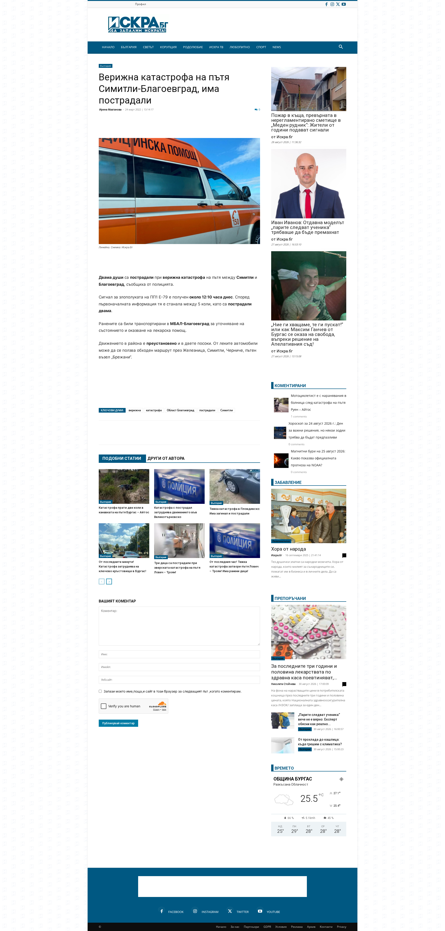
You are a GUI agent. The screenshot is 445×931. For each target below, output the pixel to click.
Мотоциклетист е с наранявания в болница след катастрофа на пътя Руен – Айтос (318, 402)
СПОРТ (261, 47)
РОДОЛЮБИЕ (193, 47)
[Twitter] (337, 4)
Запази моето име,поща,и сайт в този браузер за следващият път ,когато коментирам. (173, 691)
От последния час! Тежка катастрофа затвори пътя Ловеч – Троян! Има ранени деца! (234, 566)
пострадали (207, 410)
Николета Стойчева (283, 684)
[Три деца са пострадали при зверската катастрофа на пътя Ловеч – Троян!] (179, 541)
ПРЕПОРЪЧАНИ (290, 598)
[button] (340, 47)
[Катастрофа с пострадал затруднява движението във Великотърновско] (179, 486)
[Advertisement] (179, 262)
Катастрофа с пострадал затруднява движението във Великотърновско (175, 512)
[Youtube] (343, 4)
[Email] (172, 126)
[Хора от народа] (308, 516)
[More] (242, 126)
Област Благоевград (180, 410)
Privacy (341, 927)
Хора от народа (288, 549)
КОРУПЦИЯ (168, 47)
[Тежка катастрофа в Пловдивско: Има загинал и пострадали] (235, 487)
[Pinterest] (218, 126)
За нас (235, 927)
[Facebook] (326, 4)
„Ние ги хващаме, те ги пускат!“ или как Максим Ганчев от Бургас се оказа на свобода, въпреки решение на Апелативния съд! (307, 334)
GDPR (267, 927)
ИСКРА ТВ (216, 47)
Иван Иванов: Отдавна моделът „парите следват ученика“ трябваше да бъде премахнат (307, 227)
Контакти (326, 927)
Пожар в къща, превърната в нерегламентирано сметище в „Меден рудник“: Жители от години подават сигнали (306, 122)
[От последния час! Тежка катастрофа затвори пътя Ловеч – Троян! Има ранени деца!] (235, 540)
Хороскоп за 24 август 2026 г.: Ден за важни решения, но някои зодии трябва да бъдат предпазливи (317, 430)
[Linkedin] (148, 126)
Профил (140, 4)
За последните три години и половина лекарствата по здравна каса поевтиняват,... (304, 671)
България (105, 65)
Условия (281, 927)
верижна (135, 410)
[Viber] (195, 126)
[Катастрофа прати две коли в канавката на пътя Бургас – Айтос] (124, 486)
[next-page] (109, 581)
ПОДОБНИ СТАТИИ (121, 458)
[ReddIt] (160, 126)
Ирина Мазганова (110, 109)
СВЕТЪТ (148, 47)
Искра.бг (276, 555)
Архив (311, 927)
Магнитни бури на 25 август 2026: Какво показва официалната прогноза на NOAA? (318, 458)
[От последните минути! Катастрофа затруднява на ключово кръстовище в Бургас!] (124, 540)
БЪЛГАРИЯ (129, 47)
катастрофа (154, 410)
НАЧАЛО (108, 47)
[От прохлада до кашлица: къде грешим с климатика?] (282, 746)
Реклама (297, 927)
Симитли (226, 410)
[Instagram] (332, 4)
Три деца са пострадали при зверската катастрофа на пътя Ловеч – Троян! (177, 567)
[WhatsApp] (183, 126)
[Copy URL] (229, 126)
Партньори (251, 927)
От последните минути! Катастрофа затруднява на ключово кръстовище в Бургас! (122, 566)
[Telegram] (206, 126)
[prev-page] (102, 581)
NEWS (277, 47)
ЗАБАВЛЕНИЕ (288, 482)
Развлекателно (281, 541)
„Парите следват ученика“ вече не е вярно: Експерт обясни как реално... (319, 719)
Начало (221, 927)
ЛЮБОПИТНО (240, 47)
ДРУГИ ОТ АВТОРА (165, 458)
